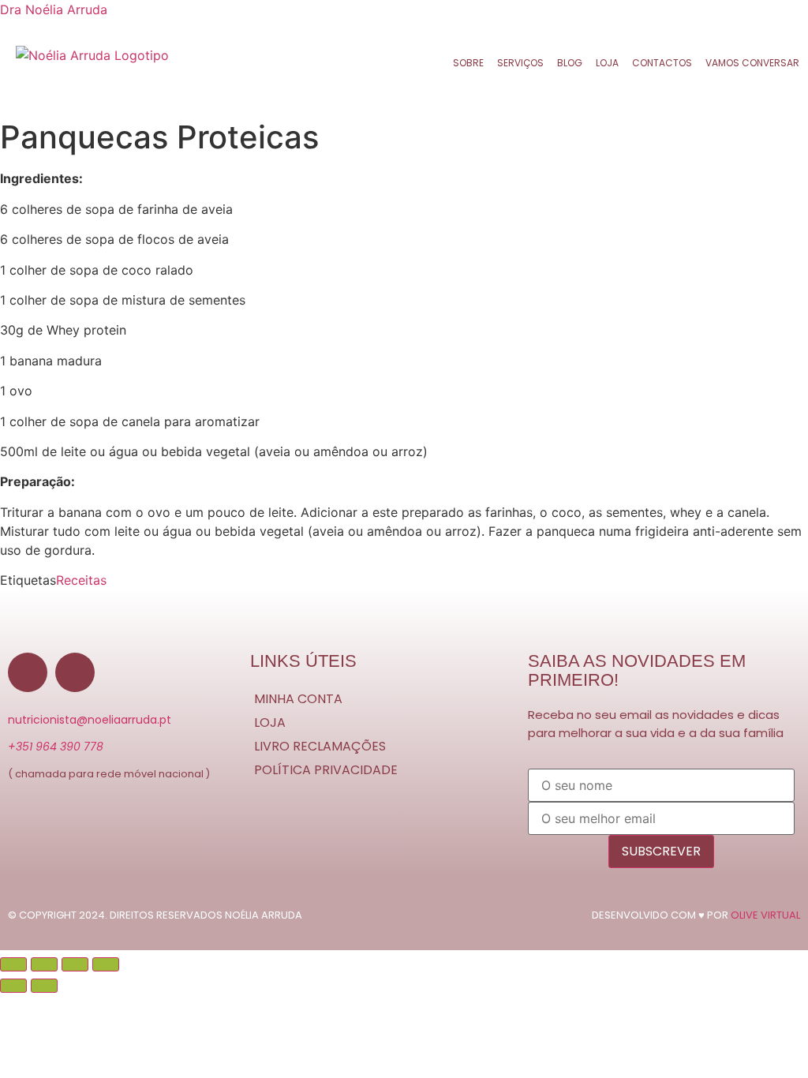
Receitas (81, 580)
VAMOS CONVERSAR (752, 62)
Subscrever (661, 851)
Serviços (520, 62)
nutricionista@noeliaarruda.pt (89, 720)
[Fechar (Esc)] (105, 964)
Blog (569, 62)
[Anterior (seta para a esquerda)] (13, 986)
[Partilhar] (75, 964)
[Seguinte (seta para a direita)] (44, 986)
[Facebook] (27, 672)
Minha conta (298, 699)
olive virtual (765, 915)
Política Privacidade (326, 770)
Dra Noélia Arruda (53, 9)
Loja (607, 62)
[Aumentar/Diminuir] (13, 964)
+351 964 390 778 (55, 746)
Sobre (468, 62)
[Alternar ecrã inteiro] (44, 964)
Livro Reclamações (320, 746)
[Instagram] (75, 672)
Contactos (662, 62)
